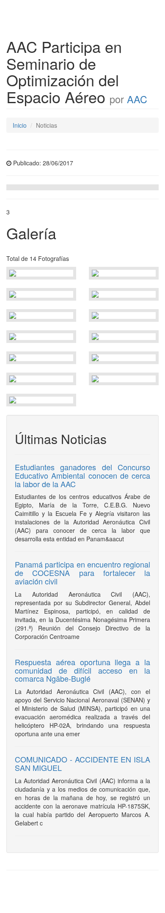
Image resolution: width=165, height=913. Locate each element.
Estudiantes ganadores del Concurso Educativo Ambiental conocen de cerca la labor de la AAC (82, 475)
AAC (137, 99)
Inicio (20, 125)
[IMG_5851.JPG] (41, 273)
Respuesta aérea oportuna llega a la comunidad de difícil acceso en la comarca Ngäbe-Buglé (82, 670)
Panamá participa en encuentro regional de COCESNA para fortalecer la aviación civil (82, 573)
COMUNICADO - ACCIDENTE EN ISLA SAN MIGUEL (82, 763)
